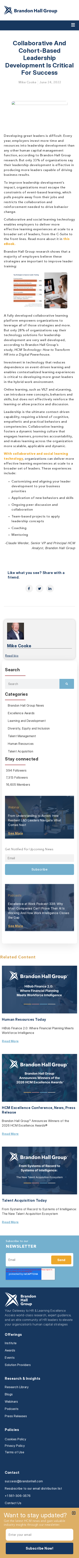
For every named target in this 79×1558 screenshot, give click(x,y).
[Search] (66, 684)
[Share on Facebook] (29, 588)
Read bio (11, 655)
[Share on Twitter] (39, 588)
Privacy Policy (15, 1446)
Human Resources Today (24, 1019)
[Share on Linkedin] (50, 588)
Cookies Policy (15, 1439)
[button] (73, 1513)
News (59, 1108)
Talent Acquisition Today (24, 1200)
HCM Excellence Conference (27, 1108)
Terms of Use (14, 1452)
